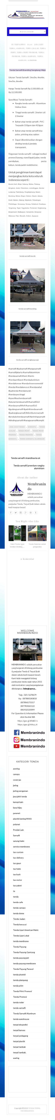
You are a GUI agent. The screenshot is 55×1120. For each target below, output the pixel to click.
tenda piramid (19, 974)
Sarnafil (20, 48)
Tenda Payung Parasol (23, 969)
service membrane (21, 846)
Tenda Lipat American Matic (26, 930)
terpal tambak (19, 1047)
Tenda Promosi (26, 435)
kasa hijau (17, 807)
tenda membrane (21, 941)
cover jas (17, 780)
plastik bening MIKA (22, 818)
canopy (16, 774)
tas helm (17, 869)
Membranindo (37, 486)
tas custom (18, 852)
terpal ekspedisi (20, 1024)
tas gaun (17, 863)
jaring (15, 785)
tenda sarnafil (28, 56)
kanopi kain (18, 802)
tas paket (17, 885)
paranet (16, 813)
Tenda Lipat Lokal (21, 935)
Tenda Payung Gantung (24, 952)
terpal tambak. (19, 1052)
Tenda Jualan (32, 48)
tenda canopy (19, 908)
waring (16, 1058)
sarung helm (18, 841)
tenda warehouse (21, 1019)
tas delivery (18, 857)
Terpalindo (20, 44)
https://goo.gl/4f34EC (26, 721)
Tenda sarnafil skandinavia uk (25, 458)
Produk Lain (18, 830)
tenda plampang (20, 980)
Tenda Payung (19, 946)
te (14, 891)
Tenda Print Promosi (27, 52)
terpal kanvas (19, 1030)
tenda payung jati (21, 958)
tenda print (23, 431)
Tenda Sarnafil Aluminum (32, 439)
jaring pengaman (20, 791)
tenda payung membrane (24, 963)
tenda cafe (18, 902)
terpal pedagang (20, 1035)
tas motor (17, 880)
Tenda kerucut (20, 924)
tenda (15, 896)
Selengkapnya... (29, 688)
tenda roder (18, 1002)
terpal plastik (19, 1041)
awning (16, 768)
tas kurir (17, 874)
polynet (16, 824)
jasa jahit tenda (17, 427)
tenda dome (18, 913)
